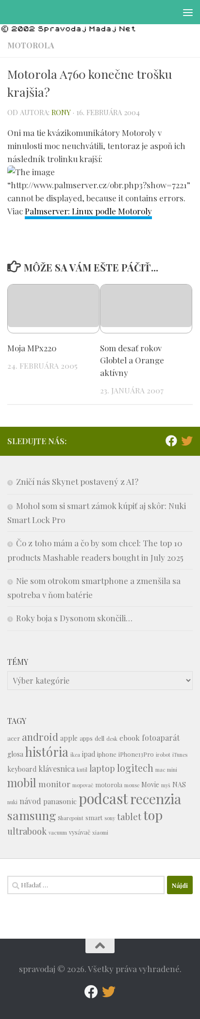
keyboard (21, 769)
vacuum (58, 832)
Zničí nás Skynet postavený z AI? (77, 481)
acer (13, 738)
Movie (150, 784)
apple (69, 738)
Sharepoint (70, 818)
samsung (31, 815)
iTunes (179, 754)
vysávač (79, 832)
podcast (103, 798)
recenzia (155, 799)
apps (86, 738)
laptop (102, 768)
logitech (135, 768)
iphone (107, 754)
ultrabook (27, 831)
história (46, 751)
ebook (129, 738)
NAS (179, 784)
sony (109, 818)
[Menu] (188, 12)
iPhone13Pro (136, 754)
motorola (108, 784)
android (40, 736)
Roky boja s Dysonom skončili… (74, 618)
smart (93, 817)
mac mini (166, 769)
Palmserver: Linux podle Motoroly (88, 211)
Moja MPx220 (32, 348)
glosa (15, 754)
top (153, 815)
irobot (163, 754)
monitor (54, 783)
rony (61, 112)
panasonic (60, 801)
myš (165, 785)
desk (111, 738)
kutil (82, 769)
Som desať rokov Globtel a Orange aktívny (132, 360)
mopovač (82, 785)
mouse (131, 785)
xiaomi (100, 832)
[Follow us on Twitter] (187, 441)
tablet (129, 816)
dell (99, 738)
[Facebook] (171, 441)
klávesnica (56, 769)
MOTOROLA (30, 45)
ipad (88, 754)
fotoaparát (161, 738)
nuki (12, 802)
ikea (75, 754)
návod (30, 801)
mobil (21, 782)
